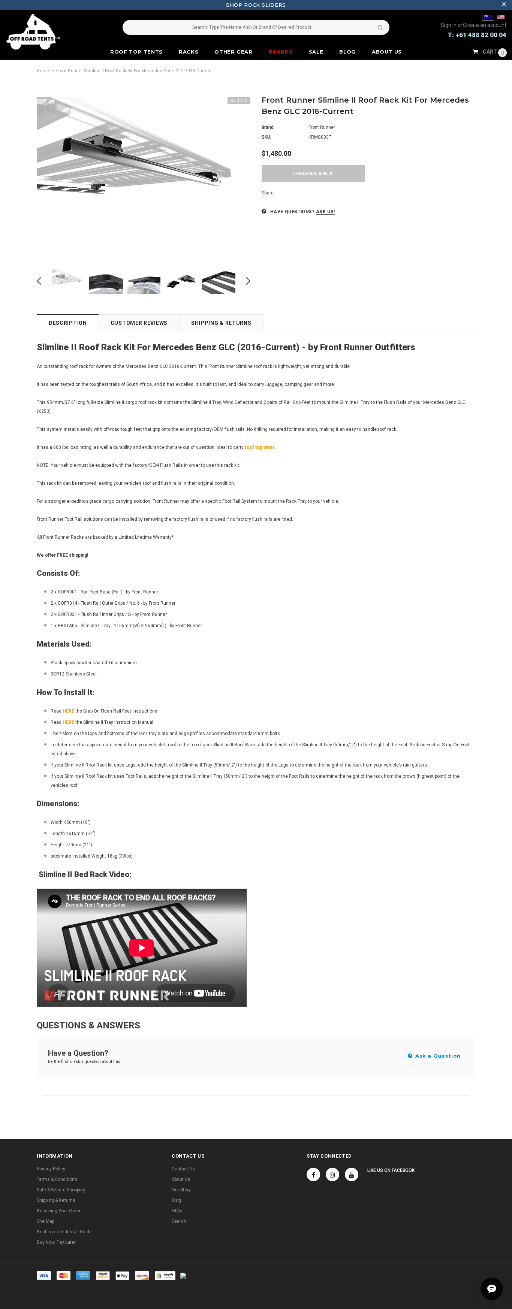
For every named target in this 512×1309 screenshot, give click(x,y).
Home (43, 70)
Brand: (268, 127)
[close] (504, 5)
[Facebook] (313, 1174)
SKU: (266, 137)
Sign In (449, 25)
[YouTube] (351, 1174)
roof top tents (260, 447)
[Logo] (47, 31)
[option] (143, 177)
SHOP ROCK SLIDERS (256, 5)
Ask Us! (325, 211)
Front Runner (321, 127)
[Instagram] (332, 1174)
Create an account (484, 25)
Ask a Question (437, 1056)
